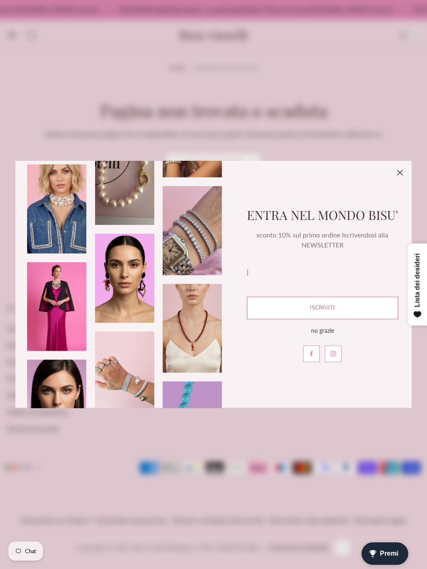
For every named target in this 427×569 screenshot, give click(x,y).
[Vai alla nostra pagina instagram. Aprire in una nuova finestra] (333, 354)
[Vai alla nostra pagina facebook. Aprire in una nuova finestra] (311, 354)
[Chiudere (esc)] (400, 172)
